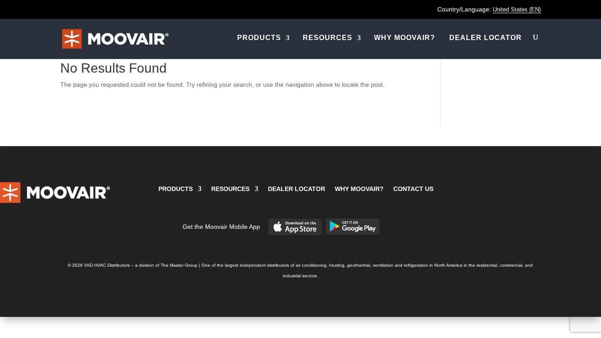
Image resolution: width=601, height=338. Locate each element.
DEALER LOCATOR (485, 37)
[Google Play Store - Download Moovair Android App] (352, 232)
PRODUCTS (259, 37)
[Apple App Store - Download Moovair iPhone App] (295, 233)
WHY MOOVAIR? (404, 37)
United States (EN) (517, 9)
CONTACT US (413, 188)
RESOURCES (327, 37)
